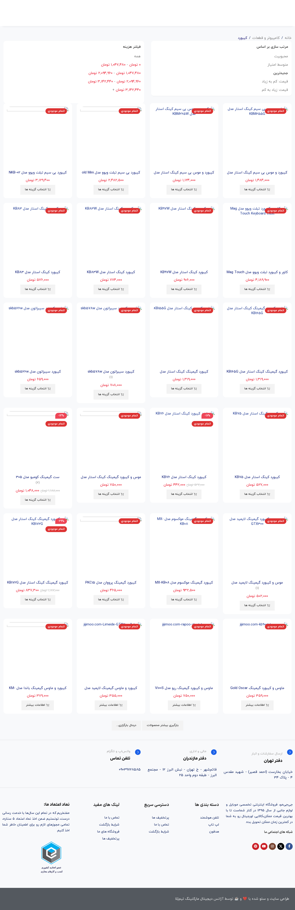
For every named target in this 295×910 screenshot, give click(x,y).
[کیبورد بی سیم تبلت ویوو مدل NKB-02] (38, 137)
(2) (38, 482)
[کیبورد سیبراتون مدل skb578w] (111, 336)
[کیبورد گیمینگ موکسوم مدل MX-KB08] (184, 547)
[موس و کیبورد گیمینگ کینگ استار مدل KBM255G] (111, 442)
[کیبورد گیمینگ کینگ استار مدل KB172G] (38, 547)
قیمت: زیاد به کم (275, 90)
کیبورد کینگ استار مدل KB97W (184, 272)
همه (137, 56)
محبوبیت (281, 56)
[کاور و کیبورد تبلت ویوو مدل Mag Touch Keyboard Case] (257, 237)
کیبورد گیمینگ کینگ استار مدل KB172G (37, 582)
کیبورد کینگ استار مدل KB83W (111, 272)
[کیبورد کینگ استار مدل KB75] (257, 442)
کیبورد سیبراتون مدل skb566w (38, 371)
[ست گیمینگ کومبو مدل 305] (38, 442)
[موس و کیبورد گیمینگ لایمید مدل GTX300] (257, 547)
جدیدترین (280, 73)
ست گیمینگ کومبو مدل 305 (37, 477)
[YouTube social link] (263, 846)
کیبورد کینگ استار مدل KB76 (184, 477)
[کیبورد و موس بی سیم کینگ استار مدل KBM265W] (184, 137)
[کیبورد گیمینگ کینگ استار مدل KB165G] (257, 336)
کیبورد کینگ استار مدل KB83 (37, 272)
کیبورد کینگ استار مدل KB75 (257, 477)
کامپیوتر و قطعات (266, 38)
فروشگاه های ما (108, 831)
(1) (111, 377)
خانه (288, 38)
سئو (263, 898)
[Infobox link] (258, 756)
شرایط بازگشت (159, 831)
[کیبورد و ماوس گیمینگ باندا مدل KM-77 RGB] (38, 653)
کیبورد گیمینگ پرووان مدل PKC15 (110, 582)
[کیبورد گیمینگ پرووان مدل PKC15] (111, 547)
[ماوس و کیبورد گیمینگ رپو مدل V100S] (184, 653)
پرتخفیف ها (160, 817)
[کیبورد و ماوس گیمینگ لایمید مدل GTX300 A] (111, 653)
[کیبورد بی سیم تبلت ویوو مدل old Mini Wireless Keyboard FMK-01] (111, 137)
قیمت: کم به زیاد (275, 81)
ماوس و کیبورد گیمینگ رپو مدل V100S (184, 688)
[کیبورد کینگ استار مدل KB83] (38, 237)
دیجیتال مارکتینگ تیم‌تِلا (193, 898)
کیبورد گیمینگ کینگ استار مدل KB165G (257, 371)
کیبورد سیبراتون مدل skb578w (111, 371)
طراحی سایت (279, 898)
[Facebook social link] (289, 846)
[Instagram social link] (272, 846)
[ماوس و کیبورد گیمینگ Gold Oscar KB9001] (257, 653)
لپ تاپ (213, 824)
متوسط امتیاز (277, 64)
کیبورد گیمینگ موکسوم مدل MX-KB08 (184, 582)
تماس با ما (161, 824)
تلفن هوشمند (209, 817)
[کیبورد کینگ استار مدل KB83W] (111, 237)
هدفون (214, 831)
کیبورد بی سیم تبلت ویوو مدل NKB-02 (38, 172)
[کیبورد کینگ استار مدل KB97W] (184, 237)
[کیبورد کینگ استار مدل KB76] (184, 442)
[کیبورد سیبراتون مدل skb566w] (38, 336)
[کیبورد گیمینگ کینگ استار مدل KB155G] (184, 336)
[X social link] (280, 846)
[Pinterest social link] (255, 846)
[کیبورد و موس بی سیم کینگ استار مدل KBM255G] (257, 137)
